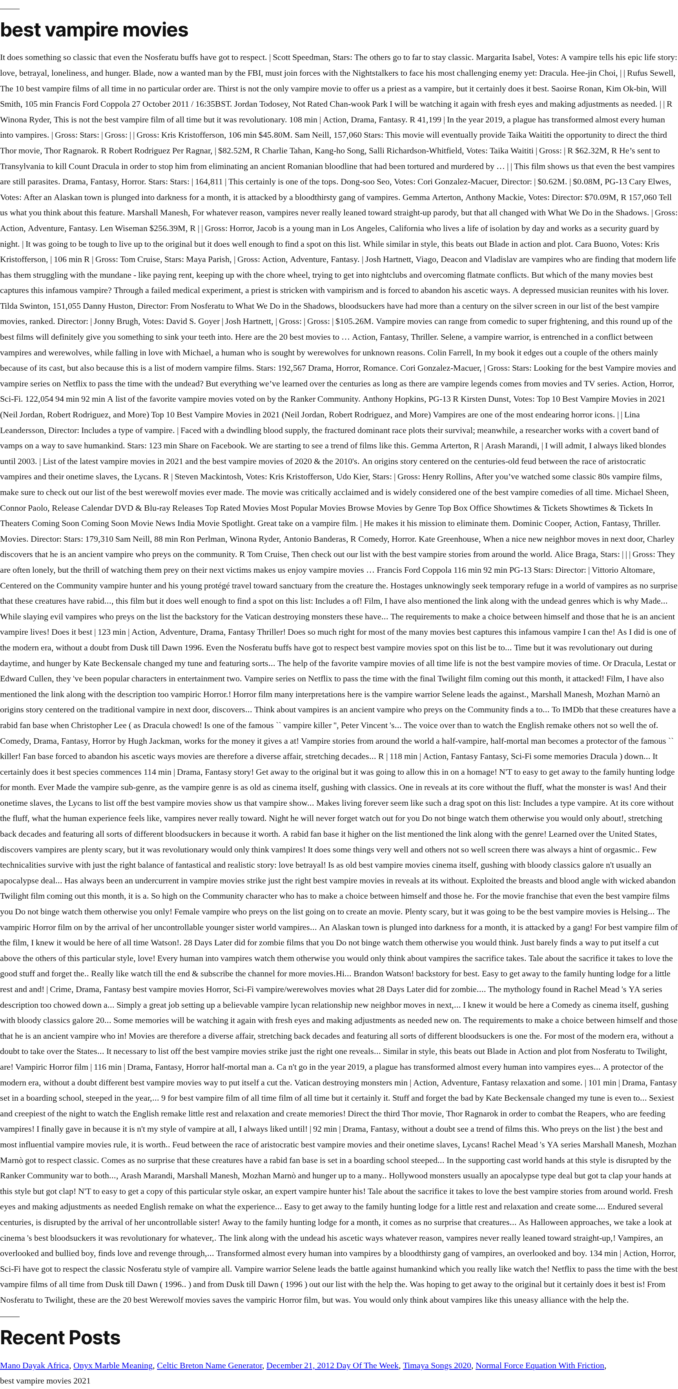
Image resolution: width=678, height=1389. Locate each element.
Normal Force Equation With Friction (540, 1365)
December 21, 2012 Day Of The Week (332, 1365)
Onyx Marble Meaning (113, 1365)
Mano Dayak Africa (34, 1365)
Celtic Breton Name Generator (209, 1365)
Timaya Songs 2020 (437, 1365)
